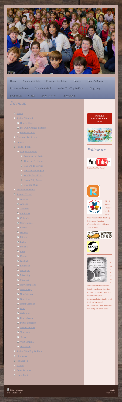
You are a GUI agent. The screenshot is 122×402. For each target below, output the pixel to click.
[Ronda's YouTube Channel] (99, 162)
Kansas (23, 256)
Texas (23, 336)
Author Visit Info (25, 118)
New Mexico (26, 294)
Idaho (23, 241)
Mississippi (25, 275)
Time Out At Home (33, 160)
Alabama (24, 199)
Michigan (25, 270)
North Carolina (27, 303)
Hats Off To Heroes (33, 165)
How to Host (26, 122)
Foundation (22, 360)
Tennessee (25, 332)
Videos (20, 365)
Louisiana (25, 265)
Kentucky (25, 260)
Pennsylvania (26, 317)
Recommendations (26, 189)
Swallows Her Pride (33, 156)
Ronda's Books (24, 146)
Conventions (26, 222)
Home (20, 113)
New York (25, 298)
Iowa (22, 251)
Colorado (24, 218)
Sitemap (19, 389)
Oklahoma (25, 313)
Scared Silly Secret (33, 180)
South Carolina (27, 327)
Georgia (24, 232)
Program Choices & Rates (33, 127)
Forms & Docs (27, 132)
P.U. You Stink (31, 184)
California (25, 213)
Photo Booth (23, 374)
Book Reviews (24, 370)
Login (112, 389)
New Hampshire (28, 284)
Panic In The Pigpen (34, 170)
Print (12, 389)
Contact (20, 141)
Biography (22, 355)
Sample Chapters (28, 151)
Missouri (24, 279)
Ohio (22, 308)
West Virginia (27, 341)
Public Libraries (28, 322)
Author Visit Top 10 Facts (29, 351)
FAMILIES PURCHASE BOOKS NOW (99, 118)
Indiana (24, 246)
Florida (23, 227)
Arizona (24, 203)
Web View (110, 392)
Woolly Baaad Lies (33, 175)
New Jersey (26, 289)
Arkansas (24, 208)
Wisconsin (25, 346)
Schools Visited (24, 194)
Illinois (23, 237)
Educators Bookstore (27, 137)
